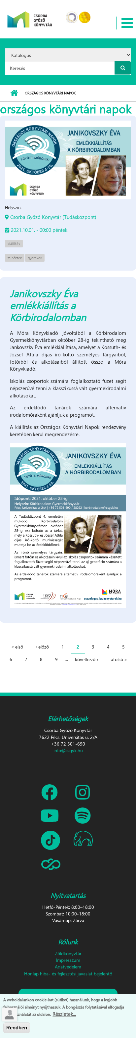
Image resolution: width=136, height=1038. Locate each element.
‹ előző (42, 647)
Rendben (16, 1027)
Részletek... (64, 1014)
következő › (86, 659)
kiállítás (14, 243)
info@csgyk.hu (68, 750)
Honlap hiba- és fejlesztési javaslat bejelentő (68, 973)
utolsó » (119, 659)
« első (17, 647)
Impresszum (68, 960)
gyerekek (35, 258)
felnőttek (15, 258)
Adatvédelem (68, 966)
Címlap (14, 93)
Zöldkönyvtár (68, 953)
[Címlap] (30, 15)
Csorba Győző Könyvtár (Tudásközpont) (53, 217)
